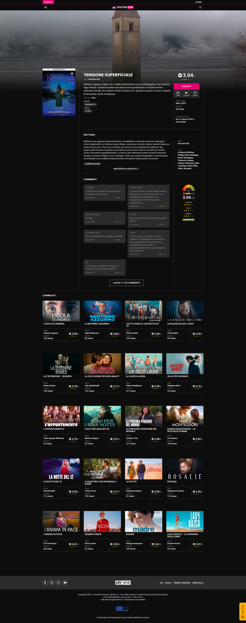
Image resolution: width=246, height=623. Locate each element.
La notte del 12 (53, 481)
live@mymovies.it (116, 600)
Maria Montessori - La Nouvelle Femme (181, 430)
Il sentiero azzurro (97, 323)
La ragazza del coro (180, 323)
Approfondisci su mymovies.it (125, 168)
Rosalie (172, 481)
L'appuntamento (54, 428)
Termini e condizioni (182, 583)
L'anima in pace (53, 534)
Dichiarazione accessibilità (134, 600)
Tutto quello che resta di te (142, 325)
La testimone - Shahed (58, 376)
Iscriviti (48, 2)
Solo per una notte (97, 428)
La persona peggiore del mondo (141, 430)
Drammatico (90, 104)
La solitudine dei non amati (102, 376)
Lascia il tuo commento (126, 283)
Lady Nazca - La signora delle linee (182, 535)
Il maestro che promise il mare (100, 482)
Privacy (168, 583)
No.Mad (88, 111)
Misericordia (93, 534)
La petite (131, 481)
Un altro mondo (177, 376)
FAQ (161, 583)
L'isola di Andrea (54, 323)
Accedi (198, 2)
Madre (130, 534)
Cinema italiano (93, 164)
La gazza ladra (135, 376)
